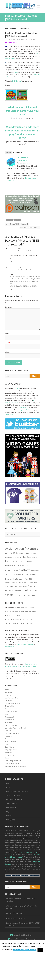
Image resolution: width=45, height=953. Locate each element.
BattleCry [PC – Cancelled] (14, 913)
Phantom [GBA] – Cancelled (15, 918)
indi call (7, 623)
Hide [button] (40, 950)
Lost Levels (8, 731)
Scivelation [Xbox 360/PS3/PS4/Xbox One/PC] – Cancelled (22, 900)
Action (9, 548)
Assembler (8, 692)
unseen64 (27, 595)
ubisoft (21, 595)
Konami (29, 562)
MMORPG (22, 566)
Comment (9, 307)
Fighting (27, 556)
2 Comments (12, 42)
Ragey (7, 744)
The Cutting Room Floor (13, 761)
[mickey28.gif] (11, 90)
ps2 (13, 575)
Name (7, 334)
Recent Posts (17, 152)
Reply (12, 261)
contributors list (10, 59)
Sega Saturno (9, 747)
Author (8, 152)
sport (12, 586)
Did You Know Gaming (12, 703)
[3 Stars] (16, 118)
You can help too (22, 407)
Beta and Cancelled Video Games (17, 792)
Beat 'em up (31, 553)
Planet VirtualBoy (10, 742)
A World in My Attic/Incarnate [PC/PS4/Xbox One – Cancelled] (22, 907)
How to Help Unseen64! (14, 800)
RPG (25, 578)
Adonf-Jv (8, 690)
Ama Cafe (8, 611)
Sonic (7, 586)
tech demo (16, 590)
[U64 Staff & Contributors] (11, 159)
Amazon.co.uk (9, 647)
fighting (34, 557)
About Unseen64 (11, 804)
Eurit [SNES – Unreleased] (29, 228)
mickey (10, 220)
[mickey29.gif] (22, 90)
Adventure (22, 553)
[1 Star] (11, 118)
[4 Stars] (19, 118)
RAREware (17, 579)
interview (23, 562)
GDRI (6, 714)
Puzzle (18, 575)
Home (8, 784)
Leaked (9, 565)
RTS (30, 578)
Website (7, 352)
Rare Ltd (8, 579)
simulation (33, 583)
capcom (8, 557)
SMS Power (8, 753)
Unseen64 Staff (11, 808)
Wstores (7, 619)
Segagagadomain (11, 750)
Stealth (25, 586)
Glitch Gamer (9, 720)
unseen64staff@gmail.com (23, 935)
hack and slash (15, 562)
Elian (19, 267)
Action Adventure (26, 548)
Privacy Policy (10, 820)
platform (17, 220)
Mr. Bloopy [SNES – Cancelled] (17, 224)
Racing (25, 574)
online (16, 570)
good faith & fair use (27, 410)
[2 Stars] (14, 118)
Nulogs (7, 739)
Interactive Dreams (11, 725)
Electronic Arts (17, 557)
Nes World (8, 736)
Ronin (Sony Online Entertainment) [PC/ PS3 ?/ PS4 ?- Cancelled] (23, 924)
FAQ (7, 812)
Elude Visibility (10, 706)
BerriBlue (8, 695)
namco (33, 566)
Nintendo (9, 29)
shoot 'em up (23, 582)
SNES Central (16, 81)
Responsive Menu (38, 6)
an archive (16, 388)
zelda (33, 595)
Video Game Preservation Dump (15, 766)
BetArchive (8, 701)
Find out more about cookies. (24, 950)
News (8, 788)
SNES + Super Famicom (21, 29)
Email (7, 343)
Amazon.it (29, 644)
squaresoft (18, 586)
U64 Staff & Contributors (16, 39)
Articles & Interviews (13, 796)
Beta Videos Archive (11, 698)
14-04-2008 (32, 39)
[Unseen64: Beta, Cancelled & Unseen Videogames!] (20, 6)
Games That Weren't (11, 709)
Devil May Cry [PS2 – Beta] (25, 607)
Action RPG (11, 553)
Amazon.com (21, 644)
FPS (7, 561)
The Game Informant (12, 763)
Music (28, 566)
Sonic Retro (8, 758)
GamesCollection (11, 712)
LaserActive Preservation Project (15, 728)
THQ (16, 595)
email (37, 54)
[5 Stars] (22, 118)
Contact (17, 615)
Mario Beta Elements (12, 733)
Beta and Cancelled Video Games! (25, 611)
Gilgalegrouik (9, 717)
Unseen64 (27, 163)
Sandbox (8, 583)
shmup (14, 583)
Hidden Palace (9, 722)
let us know (9, 415)
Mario (15, 566)
